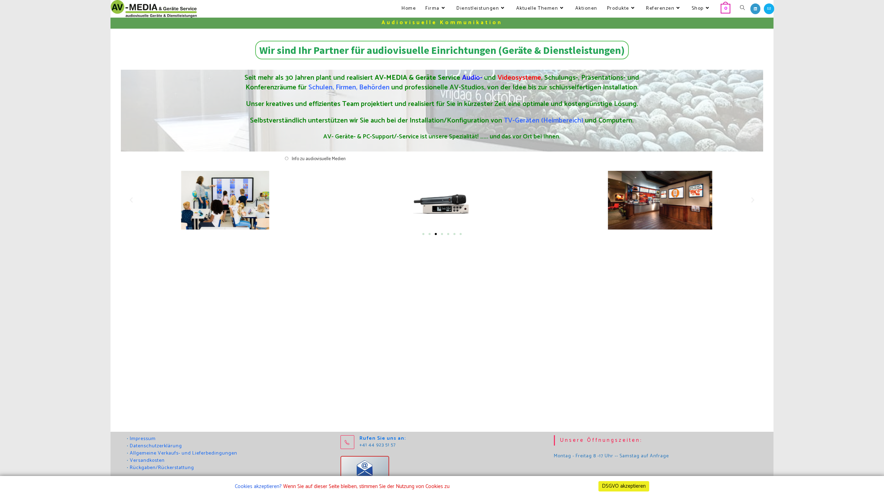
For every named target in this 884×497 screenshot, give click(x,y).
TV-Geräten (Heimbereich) (543, 120)
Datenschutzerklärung (156, 446)
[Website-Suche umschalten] (742, 8)
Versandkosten (147, 461)
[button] (131, 200)
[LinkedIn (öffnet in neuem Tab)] (755, 8)
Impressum (143, 439)
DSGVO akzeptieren (624, 486)
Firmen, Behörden (363, 87)
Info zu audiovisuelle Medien (319, 159)
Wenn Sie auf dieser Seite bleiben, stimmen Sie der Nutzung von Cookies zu (366, 486)
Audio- (472, 78)
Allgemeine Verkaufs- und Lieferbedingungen (183, 453)
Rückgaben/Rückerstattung (162, 468)
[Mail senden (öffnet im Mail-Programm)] (769, 8)
